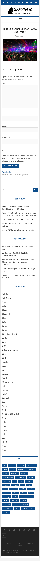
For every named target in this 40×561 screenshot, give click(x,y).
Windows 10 (7, 508)
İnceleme (5, 366)
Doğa (4, 322)
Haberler (5, 362)
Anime (4, 302)
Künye (20, 545)
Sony (22, 497)
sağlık (15, 497)
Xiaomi (25, 508)
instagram (6, 481)
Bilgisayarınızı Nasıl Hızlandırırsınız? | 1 (16, 259)
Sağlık (4, 410)
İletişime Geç (29, 543)
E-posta (5, 126)
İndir (3, 370)
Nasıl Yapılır (6, 390)
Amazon (12, 466)
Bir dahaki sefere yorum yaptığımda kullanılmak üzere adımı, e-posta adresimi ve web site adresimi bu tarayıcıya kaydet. (19, 158)
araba (4, 306)
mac (29, 485)
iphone (29, 481)
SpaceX (30, 497)
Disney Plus (30, 469)
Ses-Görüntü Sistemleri (10, 414)
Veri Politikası (10, 543)
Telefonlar (5, 430)
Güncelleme (20, 477)
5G (4, 466)
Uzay (4, 438)
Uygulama (6, 504)
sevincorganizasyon (9, 255)
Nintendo (6, 493)
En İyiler (5, 338)
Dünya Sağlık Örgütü (9, 334)
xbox (17, 508)
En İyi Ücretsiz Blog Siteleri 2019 (14, 253)
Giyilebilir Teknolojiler (10, 350)
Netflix (31, 489)
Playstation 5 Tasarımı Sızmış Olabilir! (16, 246)
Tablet (4, 422)
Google (23, 473)
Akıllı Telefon (6, 298)
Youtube (6, 512)
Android (21, 466)
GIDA (4, 346)
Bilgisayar (5, 310)
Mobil (4, 386)
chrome (20, 469)
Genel (4, 342)
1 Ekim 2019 (20, 36)
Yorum (4, 83)
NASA (23, 489)
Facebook (14, 473)
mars (4, 489)
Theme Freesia (22, 550)
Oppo (23, 493)
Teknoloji (5, 426)
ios (15, 481)
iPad (21, 481)
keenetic (6, 485)
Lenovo (15, 485)
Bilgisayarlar (6, 314)
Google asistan (8, 477)
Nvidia (15, 493)
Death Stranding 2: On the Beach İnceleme (17, 219)
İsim (4, 114)
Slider (4, 418)
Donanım (5, 326)
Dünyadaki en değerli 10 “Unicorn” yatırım (17, 269)
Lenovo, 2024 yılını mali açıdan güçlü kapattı (18, 230)
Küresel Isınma (7, 382)
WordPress (31, 550)
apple (5, 469)
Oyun (4, 402)
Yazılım (4, 446)
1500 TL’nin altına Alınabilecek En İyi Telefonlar (19, 275)
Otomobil (5, 398)
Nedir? (4, 394)
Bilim (4, 318)
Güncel (4, 354)
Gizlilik (20, 543)
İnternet (5, 374)
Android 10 (31, 466)
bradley (4, 249)
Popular (4, 406)
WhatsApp (24, 504)
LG (23, 485)
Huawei (31, 477)
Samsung (6, 497)
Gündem (5, 358)
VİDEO (4, 442)
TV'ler (4, 434)
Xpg (32, 508)
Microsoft (14, 489)
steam (5, 500)
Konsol (4, 378)
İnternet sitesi (7, 137)
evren (5, 473)
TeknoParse (6, 550)
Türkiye (23, 500)
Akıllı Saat (5, 294)
